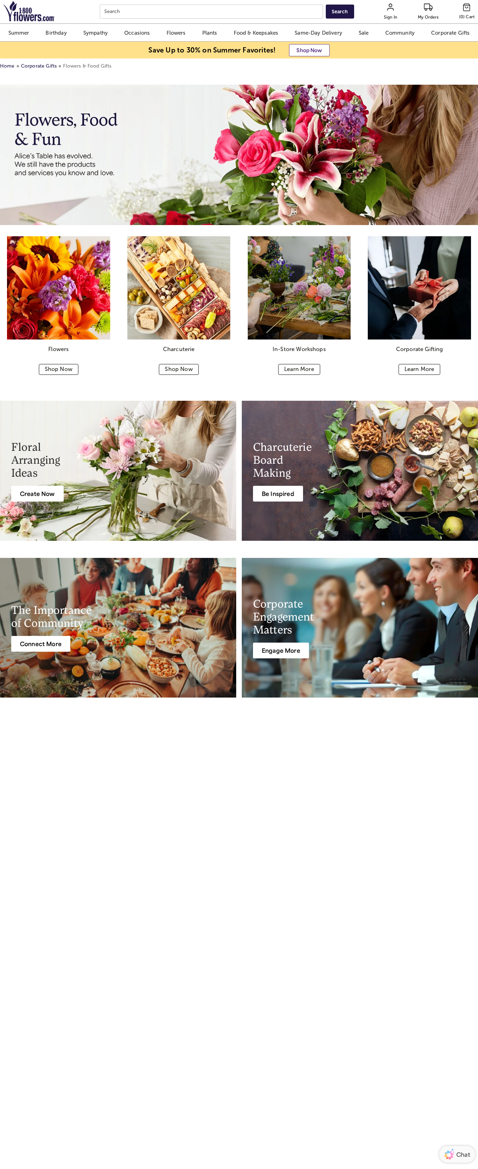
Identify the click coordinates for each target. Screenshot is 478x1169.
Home (7, 66)
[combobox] (212, 11)
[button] (19, 32)
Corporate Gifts (39, 66)
